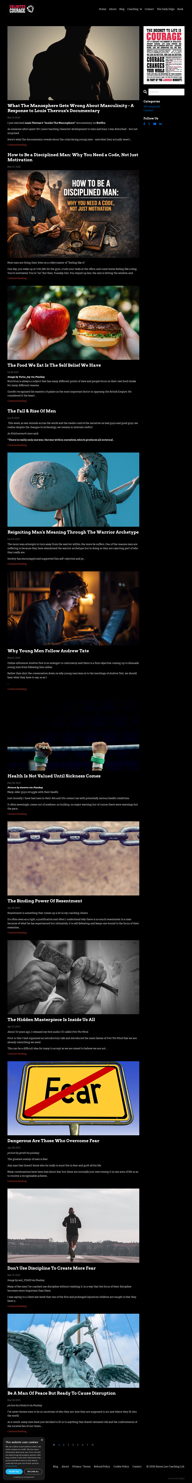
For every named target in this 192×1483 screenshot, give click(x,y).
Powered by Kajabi (176, 1478)
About (113, 9)
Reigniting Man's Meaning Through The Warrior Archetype (73, 532)
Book (180, 9)
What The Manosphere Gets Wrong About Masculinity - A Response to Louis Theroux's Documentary (70, 108)
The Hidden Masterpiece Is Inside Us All (51, 1019)
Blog (122, 9)
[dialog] (24, 1458)
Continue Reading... (17, 144)
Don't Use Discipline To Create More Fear (51, 1268)
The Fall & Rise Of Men (31, 410)
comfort (148, 110)
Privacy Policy (11, 1466)
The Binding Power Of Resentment (44, 900)
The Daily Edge (166, 9)
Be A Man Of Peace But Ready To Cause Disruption (61, 1393)
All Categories (152, 106)
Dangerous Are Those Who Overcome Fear (53, 1140)
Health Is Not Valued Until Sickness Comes (54, 775)
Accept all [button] (14, 1471)
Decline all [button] (33, 1471)
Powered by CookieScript (23, 1477)
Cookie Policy (121, 1466)
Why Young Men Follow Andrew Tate (48, 650)
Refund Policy (102, 1466)
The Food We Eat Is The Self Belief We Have (54, 365)
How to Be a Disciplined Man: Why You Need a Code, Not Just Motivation (72, 157)
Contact (149, 9)
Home (102, 9)
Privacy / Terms (81, 1466)
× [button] (42, 1440)
